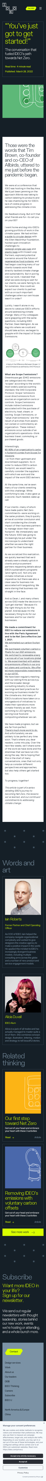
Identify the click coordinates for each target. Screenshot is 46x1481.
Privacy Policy (23, 1473)
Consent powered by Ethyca (31, 1477)
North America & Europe (17, 1410)
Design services (12, 1363)
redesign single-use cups (18, 248)
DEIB (7, 1381)
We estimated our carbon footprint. (22, 644)
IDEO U (8, 1400)
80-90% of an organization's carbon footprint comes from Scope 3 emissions (23, 452)
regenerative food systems (19, 261)
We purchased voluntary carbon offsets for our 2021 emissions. (23, 650)
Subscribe (10, 1395)
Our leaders (10, 1377)
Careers (9, 1391)
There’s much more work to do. (21, 730)
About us (9, 1372)
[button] (40, 8)
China (8, 1414)
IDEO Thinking (12, 1386)
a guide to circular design (18, 236)
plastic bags (11, 251)
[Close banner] (44, 1422)
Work (7, 1367)
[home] (9, 8)
